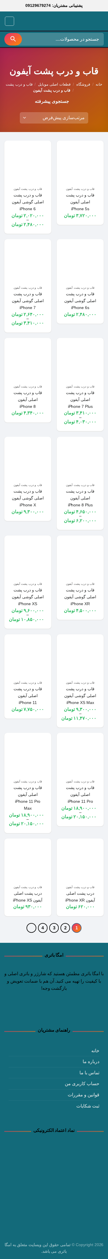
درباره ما (91, 1061)
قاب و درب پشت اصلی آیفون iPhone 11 (28, 695)
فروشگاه (83, 84)
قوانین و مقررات (83, 1094)
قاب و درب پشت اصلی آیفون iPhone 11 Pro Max (28, 798)
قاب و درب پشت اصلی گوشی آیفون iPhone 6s (80, 301)
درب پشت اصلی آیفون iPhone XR (80, 896)
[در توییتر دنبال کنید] (54, 1012)
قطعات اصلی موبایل (54, 84)
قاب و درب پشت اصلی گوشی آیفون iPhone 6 (28, 202)
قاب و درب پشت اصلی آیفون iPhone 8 (28, 399)
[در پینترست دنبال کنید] (43, 1012)
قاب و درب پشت (19, 84)
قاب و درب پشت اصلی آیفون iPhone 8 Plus (80, 498)
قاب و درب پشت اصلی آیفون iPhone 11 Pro (80, 794)
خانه (99, 84)
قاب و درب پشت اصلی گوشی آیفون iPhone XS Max (80, 695)
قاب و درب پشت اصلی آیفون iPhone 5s (80, 202)
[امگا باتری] (78, 21)
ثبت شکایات (87, 1105)
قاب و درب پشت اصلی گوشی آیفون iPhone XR (80, 597)
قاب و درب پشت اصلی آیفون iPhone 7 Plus (80, 399)
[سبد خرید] (21, 21)
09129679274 (38, 5)
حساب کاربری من (82, 1083)
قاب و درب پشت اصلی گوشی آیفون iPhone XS (28, 597)
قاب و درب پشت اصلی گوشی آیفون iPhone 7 (28, 301)
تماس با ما (89, 1072)
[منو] (9, 21)
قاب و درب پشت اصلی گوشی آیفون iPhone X (28, 498)
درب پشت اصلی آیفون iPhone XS (27, 896)
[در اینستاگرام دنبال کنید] (64, 1012)
